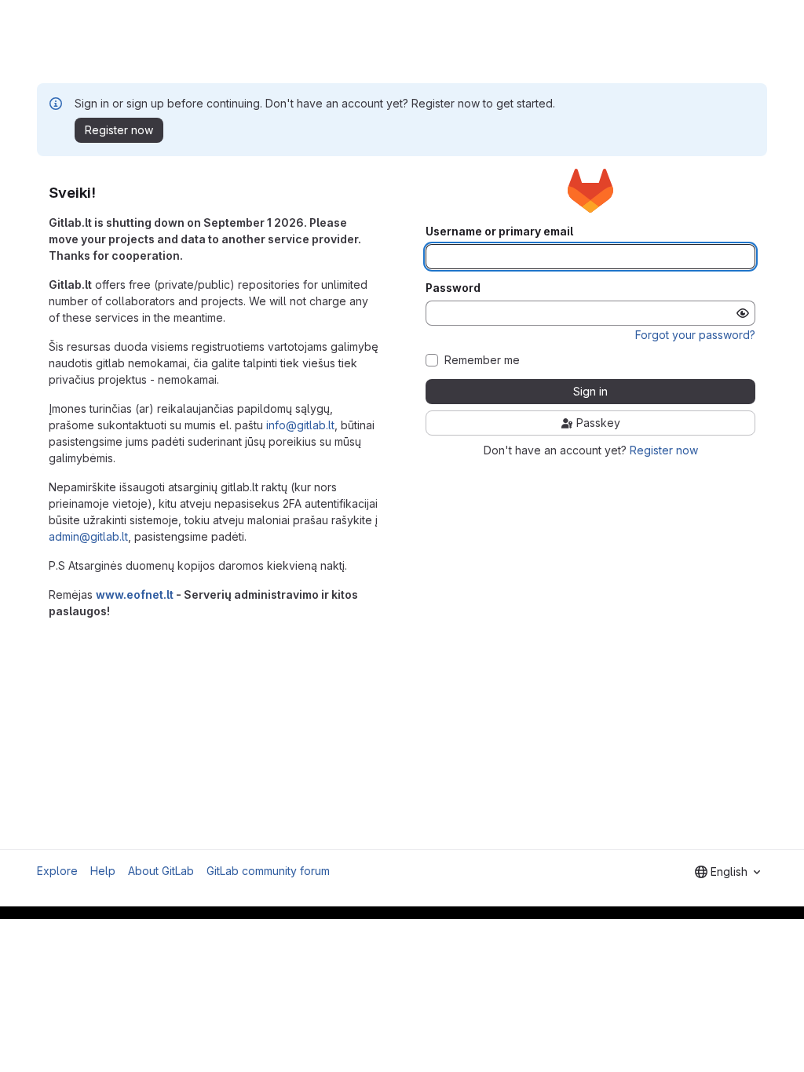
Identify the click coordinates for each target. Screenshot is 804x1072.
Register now (664, 450)
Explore (57, 870)
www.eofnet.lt (135, 594)
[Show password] (742, 313)
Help (102, 870)
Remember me (482, 360)
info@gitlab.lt (300, 425)
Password (453, 288)
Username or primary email (499, 231)
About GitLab (161, 870)
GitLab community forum (268, 870)
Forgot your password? (695, 334)
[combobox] (727, 871)
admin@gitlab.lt (88, 536)
